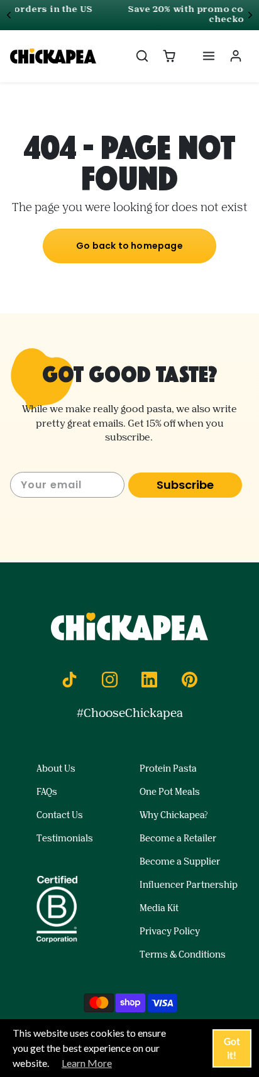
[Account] (235, 56)
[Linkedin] (149, 679)
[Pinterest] (189, 679)
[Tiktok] (70, 679)
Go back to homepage (129, 245)
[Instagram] (109, 679)
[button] (142, 56)
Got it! (232, 1048)
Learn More (87, 1063)
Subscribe (185, 485)
